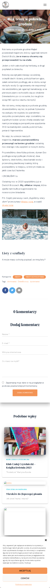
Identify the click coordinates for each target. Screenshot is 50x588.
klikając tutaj (27, 201)
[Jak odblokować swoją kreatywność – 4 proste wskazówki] (25, 521)
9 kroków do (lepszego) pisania (24, 494)
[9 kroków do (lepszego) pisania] (8, 483)
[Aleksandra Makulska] (6, 4)
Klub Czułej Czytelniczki (17, 459)
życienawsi (35, 281)
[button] (45, 540)
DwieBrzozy (23, 281)
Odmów (25, 578)
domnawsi (12, 281)
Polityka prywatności (23, 584)
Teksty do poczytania (35, 277)
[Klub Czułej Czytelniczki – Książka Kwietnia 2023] (25, 441)
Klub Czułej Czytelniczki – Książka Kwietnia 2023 (21, 465)
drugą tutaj (7, 205)
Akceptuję (25, 570)
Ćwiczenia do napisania (16, 489)
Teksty (17, 277)
